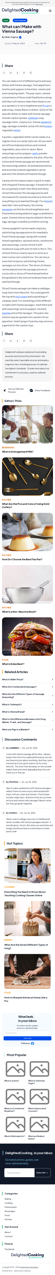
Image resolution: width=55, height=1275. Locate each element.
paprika (6, 312)
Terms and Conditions (22, 1271)
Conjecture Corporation (29, 1267)
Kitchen (6, 499)
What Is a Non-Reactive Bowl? (19, 611)
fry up (46, 105)
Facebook (9, 1249)
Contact (9, 1236)
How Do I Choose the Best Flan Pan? (22, 559)
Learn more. (39, 4)
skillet (17, 130)
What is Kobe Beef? (13, 663)
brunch (49, 201)
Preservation (11, 1207)
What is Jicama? (11, 1081)
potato (48, 126)
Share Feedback (42, 390)
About (7, 1232)
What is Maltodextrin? (14, 1136)
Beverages (8, 447)
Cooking (9, 887)
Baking (8, 939)
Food (5, 659)
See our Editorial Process (15, 390)
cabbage (33, 117)
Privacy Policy (7, 1271)
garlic (35, 153)
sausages (7, 209)
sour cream (21, 296)
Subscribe (27, 1038)
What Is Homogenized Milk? (18, 451)
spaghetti (46, 122)
